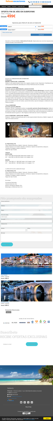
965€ (42, 29)
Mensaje (3, 233)
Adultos (2, 228)
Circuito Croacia (5, 302)
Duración (3, 219)
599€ (42, 26)
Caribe (9, 6)
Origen (2, 210)
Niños (28, 228)
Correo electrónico (5, 201)
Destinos (4, 6)
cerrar (47, 418)
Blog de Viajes (28, 406)
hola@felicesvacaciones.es (41, 4)
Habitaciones (4, 224)
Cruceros (14, 6)
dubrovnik (8, 312)
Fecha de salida (4, 215)
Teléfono (3, 205)
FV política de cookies (29, 419)
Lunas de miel (21, 6)
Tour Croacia (4, 275)
